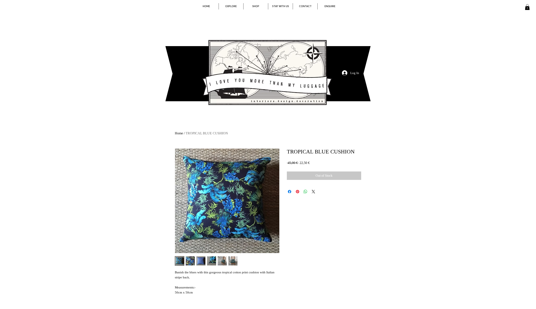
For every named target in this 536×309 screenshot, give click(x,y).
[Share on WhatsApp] (305, 191)
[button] (527, 7)
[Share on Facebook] (289, 191)
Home (179, 133)
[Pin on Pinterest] (297, 191)
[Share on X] (313, 191)
